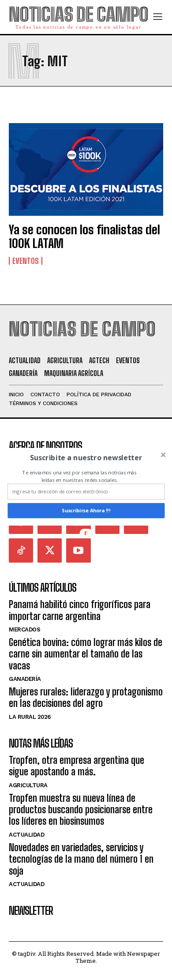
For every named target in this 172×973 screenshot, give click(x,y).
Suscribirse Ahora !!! (86, 510)
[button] (86, 457)
